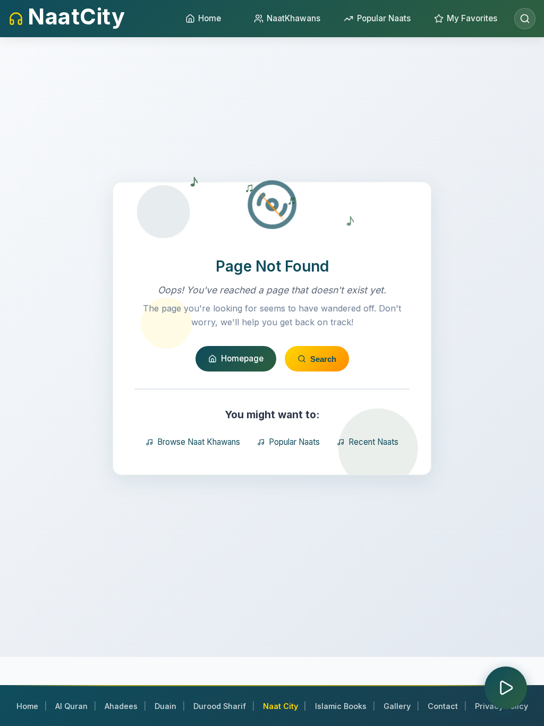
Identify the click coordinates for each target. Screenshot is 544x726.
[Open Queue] (505, 687)
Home (27, 706)
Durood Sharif (219, 706)
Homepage (242, 358)
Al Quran (71, 706)
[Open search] (525, 18)
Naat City (280, 706)
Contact (443, 706)
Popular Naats (294, 442)
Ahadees (121, 706)
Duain (165, 706)
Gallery (397, 706)
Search (323, 359)
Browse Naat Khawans (198, 442)
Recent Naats (373, 442)
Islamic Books (341, 706)
